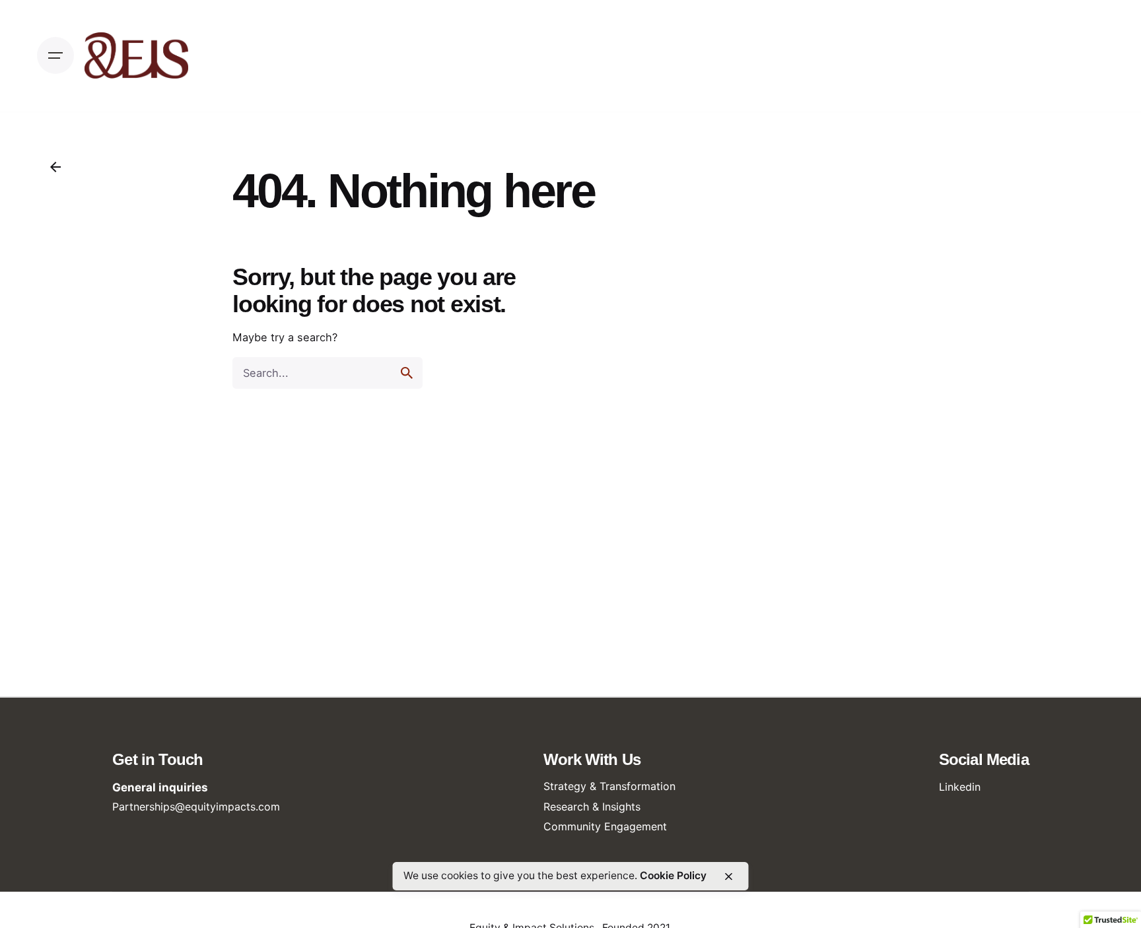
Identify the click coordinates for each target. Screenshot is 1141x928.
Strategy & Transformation (609, 786)
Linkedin (960, 786)
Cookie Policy (673, 875)
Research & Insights (591, 806)
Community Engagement (605, 826)
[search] (407, 373)
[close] (729, 876)
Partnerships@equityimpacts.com (196, 806)
